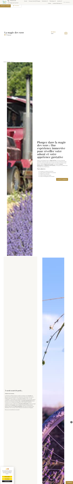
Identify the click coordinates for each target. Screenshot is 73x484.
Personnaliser (7, 481)
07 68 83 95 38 (13, 0)
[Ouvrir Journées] (61, 1)
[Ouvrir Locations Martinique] (61, 3)
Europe (8, 61)
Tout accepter (7, 476)
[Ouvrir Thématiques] (55, 1)
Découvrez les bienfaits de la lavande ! (12, 409)
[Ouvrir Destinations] (47, 1)
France (8, 35)
